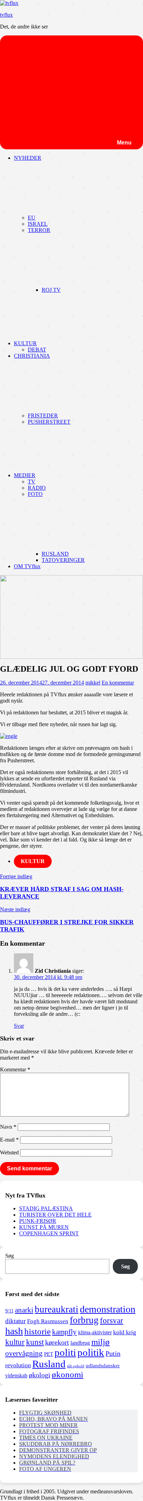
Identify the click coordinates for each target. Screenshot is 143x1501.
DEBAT (37, 350)
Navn (8, 1127)
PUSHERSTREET (49, 422)
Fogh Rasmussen (47, 1321)
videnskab (16, 1375)
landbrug (80, 1343)
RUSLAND (55, 554)
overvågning (24, 1353)
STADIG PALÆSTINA (46, 1208)
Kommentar (15, 1069)
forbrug (84, 1320)
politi (65, 1352)
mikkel (92, 683)
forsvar (111, 1320)
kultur (15, 1341)
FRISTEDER (43, 415)
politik (90, 1352)
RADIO (37, 488)
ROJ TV (51, 290)
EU (31, 218)
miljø (100, 1341)
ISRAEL (38, 224)
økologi (39, 1375)
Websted (9, 1152)
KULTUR (25, 343)
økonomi (67, 1374)
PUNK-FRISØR (37, 1221)
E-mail (9, 1140)
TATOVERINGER (63, 560)
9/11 (9, 1310)
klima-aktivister (95, 1332)
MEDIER (24, 475)
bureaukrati (56, 1309)
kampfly (64, 1332)
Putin (113, 1353)
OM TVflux (27, 566)
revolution (18, 1365)
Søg (9, 1256)
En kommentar (118, 683)
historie (37, 1331)
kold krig (124, 1332)
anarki (24, 1310)
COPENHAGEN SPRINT (49, 1233)
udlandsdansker (103, 1365)
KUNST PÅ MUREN (44, 1227)
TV (31, 481)
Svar (19, 1026)
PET (48, 1354)
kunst (35, 1342)
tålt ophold (75, 1366)
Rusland (49, 1363)
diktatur (15, 1321)
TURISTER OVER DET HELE (55, 1215)
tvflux (6, 15)
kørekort (57, 1342)
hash (14, 1331)
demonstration (107, 1309)
